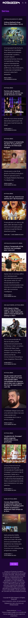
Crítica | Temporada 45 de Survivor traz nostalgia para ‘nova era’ (13, 248)
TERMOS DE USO (9, 603)
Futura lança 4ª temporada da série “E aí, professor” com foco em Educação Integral (14, 144)
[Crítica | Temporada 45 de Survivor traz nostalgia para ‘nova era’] (14, 262)
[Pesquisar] (22, 2)
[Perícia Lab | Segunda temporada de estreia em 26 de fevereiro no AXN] (14, 106)
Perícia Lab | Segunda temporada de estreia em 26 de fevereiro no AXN (13, 93)
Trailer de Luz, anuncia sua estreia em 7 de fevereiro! (14, 197)
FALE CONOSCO (7, 601)
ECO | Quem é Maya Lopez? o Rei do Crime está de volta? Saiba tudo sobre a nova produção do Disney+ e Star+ (13, 311)
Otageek (18, 610)
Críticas (6, 19)
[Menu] (25, 2)
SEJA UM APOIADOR (19, 601)
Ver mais (14, 564)
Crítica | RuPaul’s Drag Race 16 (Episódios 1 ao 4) (13, 23)
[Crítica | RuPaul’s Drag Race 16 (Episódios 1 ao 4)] (14, 36)
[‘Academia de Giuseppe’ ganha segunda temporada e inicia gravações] (14, 453)
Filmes (6, 498)
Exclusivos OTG (13, 19)
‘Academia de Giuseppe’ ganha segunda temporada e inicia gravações (13, 439)
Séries (20, 19)
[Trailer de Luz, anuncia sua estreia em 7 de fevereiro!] (14, 210)
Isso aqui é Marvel (9, 305)
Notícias (6, 87)
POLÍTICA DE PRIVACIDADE (17, 604)
